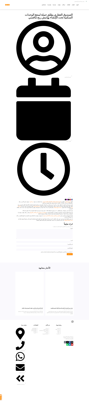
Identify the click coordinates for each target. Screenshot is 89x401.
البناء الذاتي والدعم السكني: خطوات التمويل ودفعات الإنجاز (32, 308)
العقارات (73, 4)
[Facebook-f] (70, 342)
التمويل (77, 4)
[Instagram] (67, 199)
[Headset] (9, 4)
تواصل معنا (49, 4)
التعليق (71, 228)
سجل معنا (54, 4)
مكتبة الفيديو (44, 4)
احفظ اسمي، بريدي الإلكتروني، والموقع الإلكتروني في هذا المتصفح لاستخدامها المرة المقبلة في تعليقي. (56, 251)
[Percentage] (7, 4)
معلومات (59, 4)
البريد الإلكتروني (70, 244)
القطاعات (68, 4)
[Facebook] (72, 199)
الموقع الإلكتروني (70, 248)
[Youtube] (70, 199)
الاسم (71, 240)
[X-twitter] (68, 199)
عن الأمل (63, 4)
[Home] (5, 4)
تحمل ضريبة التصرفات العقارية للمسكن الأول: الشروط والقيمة (62, 308)
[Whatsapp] (67, 344)
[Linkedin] (70, 344)
